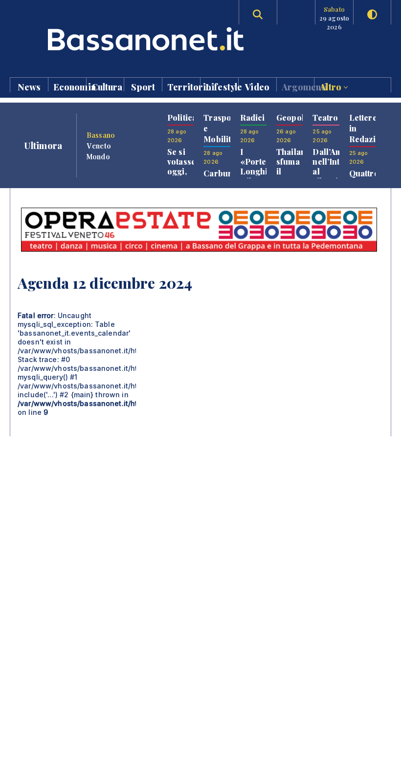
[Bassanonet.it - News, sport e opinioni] (105, 39)
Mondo (98, 156)
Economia (69, 86)
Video (257, 86)
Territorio (183, 86)
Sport (143, 86)
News (29, 86)
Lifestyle (221, 86)
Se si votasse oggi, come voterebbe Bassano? (186, 176)
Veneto (99, 145)
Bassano (101, 135)
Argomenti (298, 86)
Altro (331, 86)
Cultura (107, 86)
